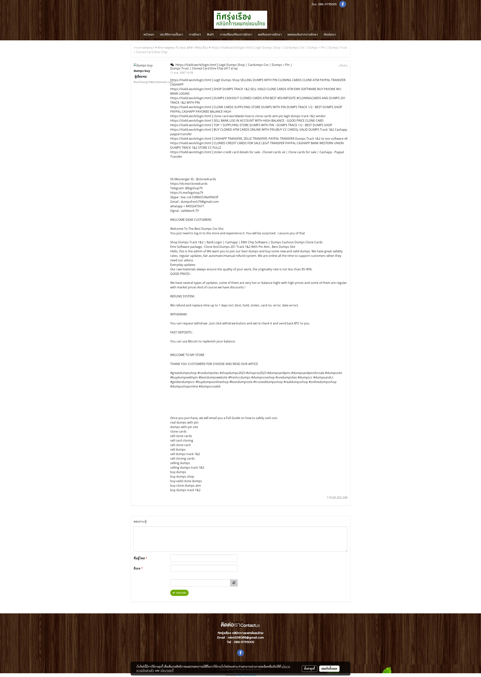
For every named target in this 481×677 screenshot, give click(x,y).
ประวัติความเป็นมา (171, 34)
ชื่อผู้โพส (140, 558)
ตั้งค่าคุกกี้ (309, 668)
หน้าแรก (149, 34)
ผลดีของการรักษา (270, 34)
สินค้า (210, 34)
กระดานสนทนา (144, 47)
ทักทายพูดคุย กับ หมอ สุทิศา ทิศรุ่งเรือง (182, 47)
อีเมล (138, 568)
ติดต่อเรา (330, 34)
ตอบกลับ (180, 593)
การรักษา (195, 34)
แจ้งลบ (343, 65)
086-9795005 (327, 4)
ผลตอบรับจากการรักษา (302, 34)
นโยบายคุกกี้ (167, 670)
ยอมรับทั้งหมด (329, 668)
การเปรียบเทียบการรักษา (236, 34)
